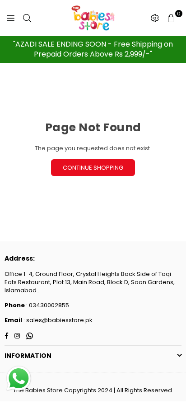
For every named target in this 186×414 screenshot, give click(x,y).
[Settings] (155, 18)
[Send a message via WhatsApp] (19, 378)
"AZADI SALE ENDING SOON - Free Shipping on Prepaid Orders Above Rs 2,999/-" (93, 49)
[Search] (27, 18)
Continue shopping (93, 167)
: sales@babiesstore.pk (57, 320)
